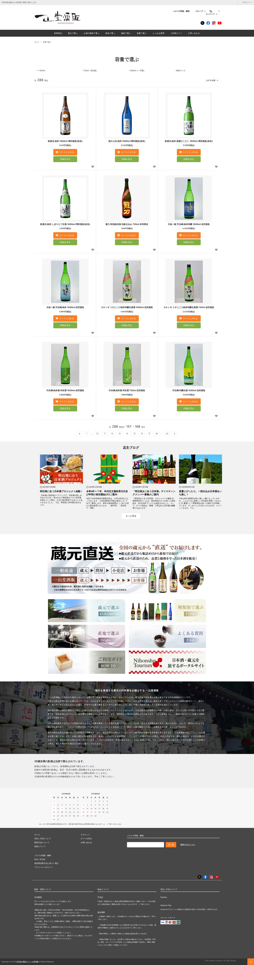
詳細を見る (65, 159)
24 (167, 433)
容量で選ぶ (142, 33)
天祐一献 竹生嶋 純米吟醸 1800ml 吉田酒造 (189, 224)
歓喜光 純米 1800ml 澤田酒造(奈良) (65, 141)
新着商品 (58, 33)
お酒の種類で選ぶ (91, 33)
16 (142, 433)
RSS (36, 859)
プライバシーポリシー (43, 867)
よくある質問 (158, 33)
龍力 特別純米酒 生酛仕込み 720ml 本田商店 (127, 224)
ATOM (42, 859)
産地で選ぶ (110, 33)
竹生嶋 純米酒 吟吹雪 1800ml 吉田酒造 (65, 390)
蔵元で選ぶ (73, 33)
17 (149, 433)
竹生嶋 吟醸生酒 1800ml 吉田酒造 (188, 390)
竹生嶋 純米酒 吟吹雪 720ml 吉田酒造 (127, 390)
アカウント (246, 2)
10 (97, 433)
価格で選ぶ (126, 33)
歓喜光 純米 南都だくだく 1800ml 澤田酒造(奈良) (189, 141)
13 (120, 433)
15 (134, 433)
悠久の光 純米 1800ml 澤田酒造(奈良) (126, 141)
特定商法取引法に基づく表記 (46, 863)
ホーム (36, 42)
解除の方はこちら (187, 844)
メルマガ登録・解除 (181, 11)
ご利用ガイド (176, 33)
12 (112, 433)
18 (157, 433)
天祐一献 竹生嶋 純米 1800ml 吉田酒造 (65, 307)
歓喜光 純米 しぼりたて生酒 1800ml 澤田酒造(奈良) (65, 224)
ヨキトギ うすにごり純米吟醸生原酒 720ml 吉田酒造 (189, 307)
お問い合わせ (194, 33)
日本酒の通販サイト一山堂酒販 (27, 962)
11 (105, 433)
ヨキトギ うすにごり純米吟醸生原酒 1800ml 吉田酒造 (127, 307)
